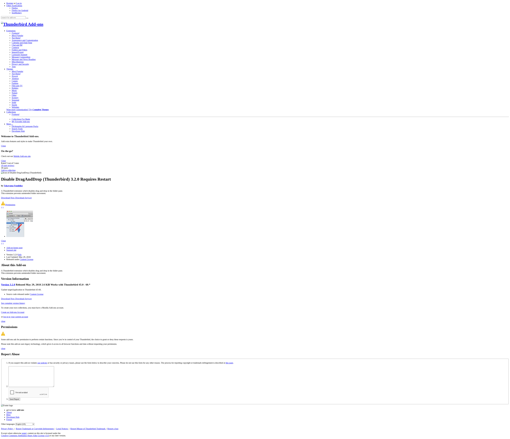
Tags (14, 66)
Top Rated (16, 38)
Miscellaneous (18, 62)
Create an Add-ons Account (12, 312)
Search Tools (17, 129)
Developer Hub (18, 131)
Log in (19, 3)
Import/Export (18, 52)
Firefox (15, 8)
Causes (15, 81)
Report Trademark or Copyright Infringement (35, 429)
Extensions (11, 31)
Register (9, 3)
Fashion (15, 83)
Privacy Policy (7, 429)
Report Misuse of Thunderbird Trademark (88, 429)
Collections (11, 112)
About (9, 412)
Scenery (15, 98)
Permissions (10, 205)
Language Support (19, 55)
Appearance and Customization (25, 40)
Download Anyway (23, 198)
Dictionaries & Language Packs (25, 126)
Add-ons (35, 24)
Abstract (15, 78)
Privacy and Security (20, 64)
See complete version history (13, 303)
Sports (14, 105)
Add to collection (8, 170)
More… (9, 124)
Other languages (8, 424)
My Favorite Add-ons (21, 121)
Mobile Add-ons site (22, 156)
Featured (15, 33)
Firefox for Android (20, 10)
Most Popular (17, 35)
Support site (11, 250)
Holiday (15, 88)
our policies (42, 363)
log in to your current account (15, 317)
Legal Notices (62, 429)
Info (20, 254)
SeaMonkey (17, 13)
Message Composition (21, 57)
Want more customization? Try (27, 109)
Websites (15, 107)
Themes (9, 69)
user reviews (7, 165)
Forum (9, 419)
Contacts (15, 47)
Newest (15, 76)
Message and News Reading (24, 59)
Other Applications (14, 6)
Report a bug (112, 429)
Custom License (26, 259)
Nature (14, 93)
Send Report (14, 399)
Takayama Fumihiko (13, 186)
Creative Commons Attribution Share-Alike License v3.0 (25, 435)
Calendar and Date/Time (22, 43)
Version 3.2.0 (8, 284)
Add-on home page (14, 248)
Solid (14, 102)
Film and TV (17, 86)
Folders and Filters (19, 50)
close (3, 321)
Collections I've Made (21, 119)
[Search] (27, 18)
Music (14, 90)
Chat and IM (17, 45)
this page (229, 363)
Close (3, 146)
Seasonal (15, 100)
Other (14, 95)
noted (24, 433)
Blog (8, 415)
